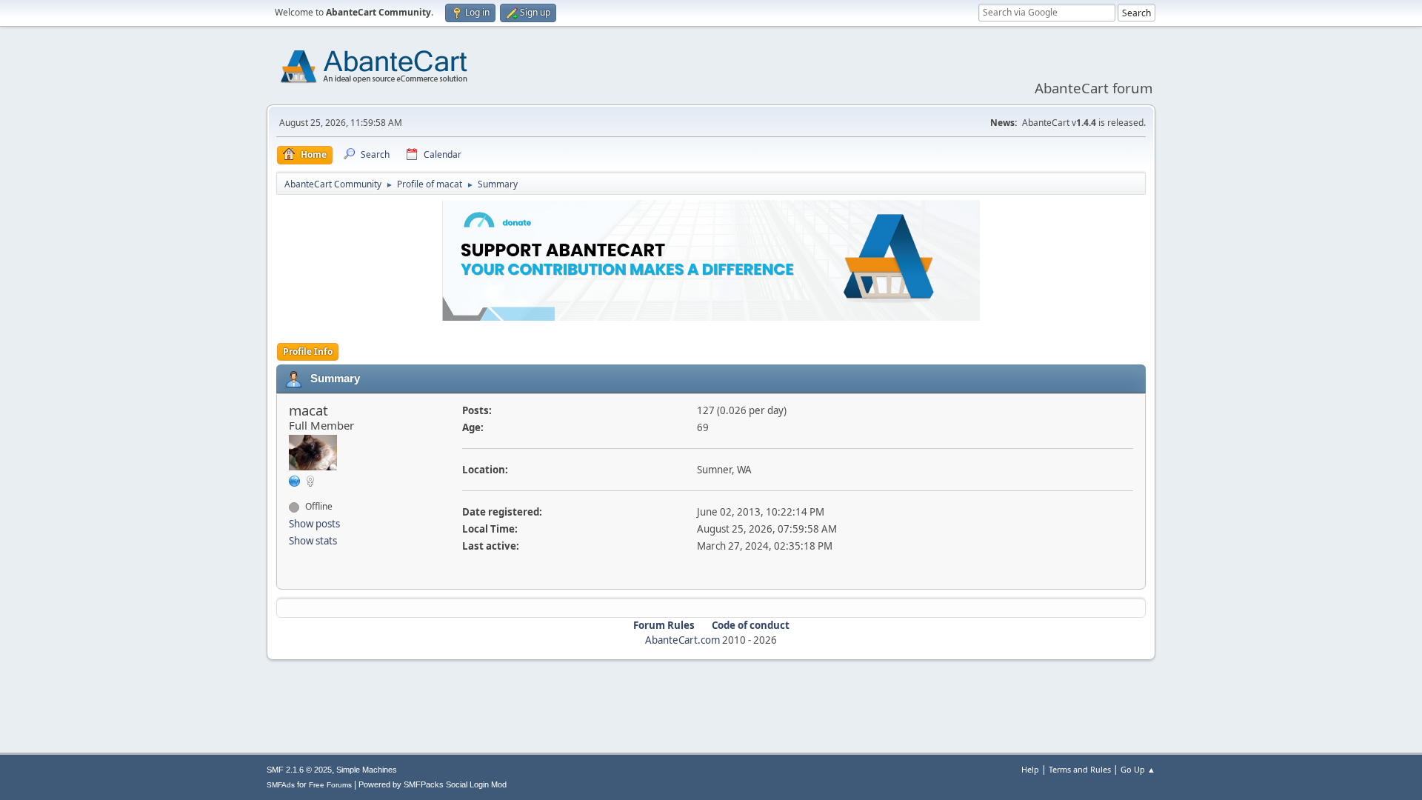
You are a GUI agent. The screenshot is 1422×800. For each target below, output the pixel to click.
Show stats (313, 540)
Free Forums (330, 785)
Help (1030, 769)
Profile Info (308, 351)
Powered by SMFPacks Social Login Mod (432, 784)
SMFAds (281, 785)
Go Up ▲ (1138, 769)
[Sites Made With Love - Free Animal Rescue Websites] (295, 480)
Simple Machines (366, 769)
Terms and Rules (1080, 769)
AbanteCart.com (682, 640)
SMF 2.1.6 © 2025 (299, 769)
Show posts (314, 523)
